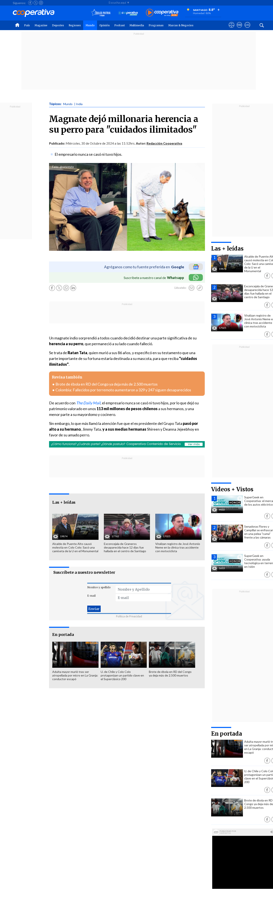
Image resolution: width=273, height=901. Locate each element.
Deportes (58, 25)
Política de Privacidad (129, 616)
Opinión (104, 25)
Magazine (41, 25)
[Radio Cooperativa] (162, 13)
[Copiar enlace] (200, 288)
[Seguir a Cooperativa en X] (35, 3)
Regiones (75, 25)
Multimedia (136, 25)
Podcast (119, 25)
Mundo (90, 25)
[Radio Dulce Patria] (101, 13)
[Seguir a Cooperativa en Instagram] (41, 3)
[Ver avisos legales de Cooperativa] (231, 29)
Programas (156, 25)
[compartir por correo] (192, 288)
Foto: (55, 167)
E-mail (91, 595)
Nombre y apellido (99, 587)
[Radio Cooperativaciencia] (128, 13)
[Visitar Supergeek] (247, 29)
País (27, 25)
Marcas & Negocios (180, 25)
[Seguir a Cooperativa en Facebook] (30, 3)
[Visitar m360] (239, 29)
